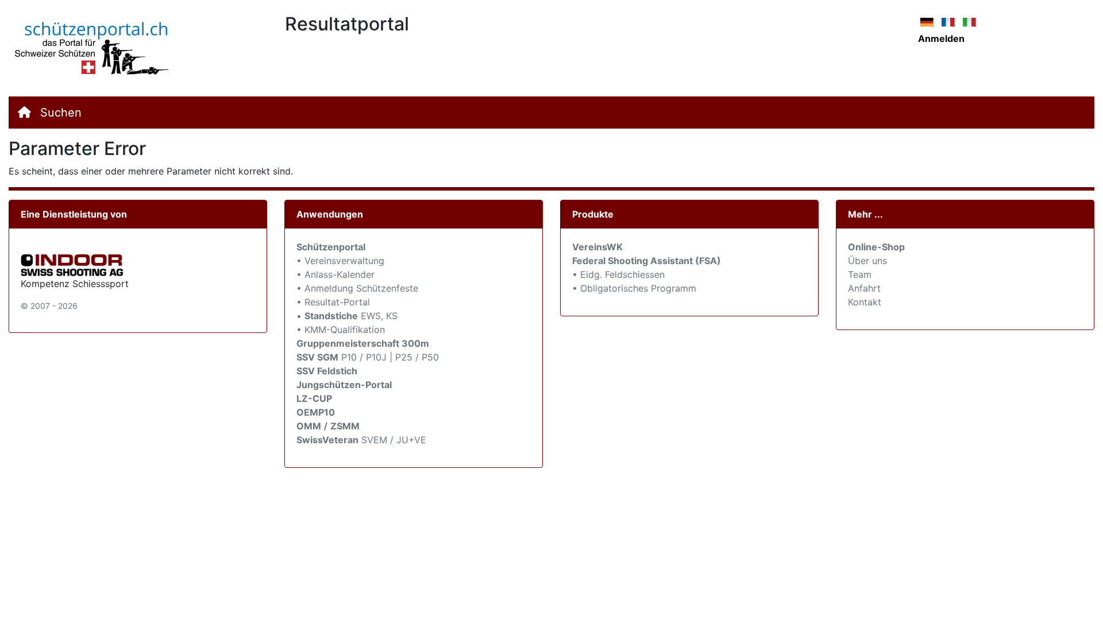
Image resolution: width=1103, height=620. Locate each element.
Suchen (61, 112)
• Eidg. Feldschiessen (618, 274)
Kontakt (864, 302)
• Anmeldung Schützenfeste (357, 288)
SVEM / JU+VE (393, 439)
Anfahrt (864, 288)
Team (859, 274)
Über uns (867, 260)
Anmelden (941, 38)
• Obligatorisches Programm (634, 288)
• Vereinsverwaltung (340, 260)
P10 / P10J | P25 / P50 (367, 357)
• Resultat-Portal (333, 302)
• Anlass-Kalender (335, 274)
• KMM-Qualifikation (340, 329)
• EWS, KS (347, 315)
